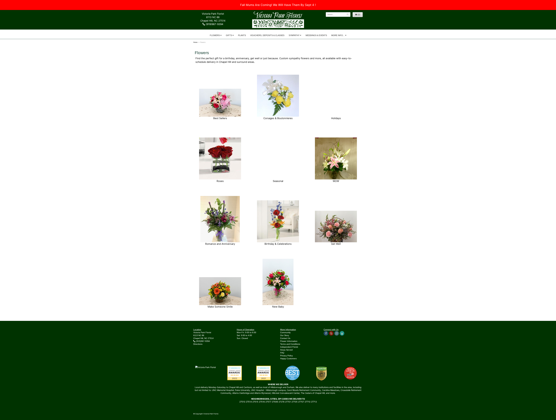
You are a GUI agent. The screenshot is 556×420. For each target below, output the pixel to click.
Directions (197, 344)
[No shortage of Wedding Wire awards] (234, 373)
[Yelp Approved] (350, 373)
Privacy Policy (286, 355)
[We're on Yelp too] (331, 333)
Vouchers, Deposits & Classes (267, 35)
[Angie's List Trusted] (321, 373)
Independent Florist (289, 347)
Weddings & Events (316, 35)
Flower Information (288, 341)
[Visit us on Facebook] (326, 333)
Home (195, 42)
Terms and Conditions (290, 344)
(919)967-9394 (214, 24)
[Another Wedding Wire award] (263, 373)
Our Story (284, 335)
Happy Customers (288, 358)
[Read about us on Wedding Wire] (342, 333)
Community (285, 332)
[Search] (347, 14)
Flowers (215, 35)
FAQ (282, 353)
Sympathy (294, 35)
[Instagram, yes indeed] (336, 333)
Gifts (229, 35)
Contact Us (285, 338)
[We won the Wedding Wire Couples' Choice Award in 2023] (205, 367)
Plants (242, 35)
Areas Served (286, 350)
